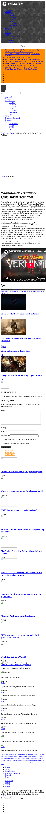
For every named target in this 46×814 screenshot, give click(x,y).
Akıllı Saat (13, 23)
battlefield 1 (14, 754)
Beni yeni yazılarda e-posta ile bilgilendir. (17, 443)
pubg (16, 758)
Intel (42, 758)
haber (35, 760)
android (28, 762)
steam (14, 762)
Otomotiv (8, 775)
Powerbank (13, 25)
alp (2, 738)
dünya (39, 756)
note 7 (43, 754)
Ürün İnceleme (10, 14)
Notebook (12, 17)
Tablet (11, 21)
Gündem (8, 12)
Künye (11, 38)
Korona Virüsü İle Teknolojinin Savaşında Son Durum (23, 63)
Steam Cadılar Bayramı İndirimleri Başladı (20, 314)
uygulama (8, 754)
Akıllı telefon (40, 760)
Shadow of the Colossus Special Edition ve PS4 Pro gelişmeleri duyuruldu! (21, 574)
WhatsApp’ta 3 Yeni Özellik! (13, 657)
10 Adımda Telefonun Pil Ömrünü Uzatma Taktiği (22, 50)
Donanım (8, 33)
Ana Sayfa (8, 10)
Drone (11, 27)
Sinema (7, 779)
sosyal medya (13, 756)
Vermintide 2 (5, 291)
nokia (24, 760)
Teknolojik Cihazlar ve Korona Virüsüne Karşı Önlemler (24, 61)
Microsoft (20, 760)
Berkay (3, 683)
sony (27, 760)
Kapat (3, 91)
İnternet (7, 767)
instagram (9, 760)
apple (2, 764)
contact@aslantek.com (8, 796)
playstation (3, 760)
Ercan (3, 719)
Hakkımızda (13, 37)
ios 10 (25, 754)
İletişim (11, 42)
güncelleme (15, 760)
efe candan (4, 674)
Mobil (7, 29)
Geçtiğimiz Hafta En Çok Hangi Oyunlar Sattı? (22, 375)
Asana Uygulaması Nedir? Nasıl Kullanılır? (20, 65)
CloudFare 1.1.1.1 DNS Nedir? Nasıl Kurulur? (21, 67)
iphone (37, 762)
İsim (3, 428)
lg (1, 758)
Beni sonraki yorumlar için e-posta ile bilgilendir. (19, 439)
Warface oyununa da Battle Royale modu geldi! (22, 491)
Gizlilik (11, 40)
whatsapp (10, 762)
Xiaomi (19, 758)
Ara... (23, 46)
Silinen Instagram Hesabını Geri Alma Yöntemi (21, 69)
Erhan (3, 729)
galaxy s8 (3, 754)
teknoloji (31, 760)
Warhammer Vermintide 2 (18, 291)
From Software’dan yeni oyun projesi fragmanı (21, 472)
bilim (22, 754)
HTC (38, 754)
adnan (3, 692)
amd (32, 758)
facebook (23, 762)
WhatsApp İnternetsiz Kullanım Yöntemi (19, 52)
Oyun (7, 35)
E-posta (4, 431)
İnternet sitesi (5, 435)
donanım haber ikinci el (23, 756)
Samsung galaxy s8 (32, 754)
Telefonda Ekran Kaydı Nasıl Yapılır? (17, 57)
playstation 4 (4, 762)
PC (41, 754)
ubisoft (4, 758)
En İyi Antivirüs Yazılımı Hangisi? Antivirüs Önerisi (22, 59)
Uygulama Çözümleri (12, 31)
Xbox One (7, 756)
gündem (35, 756)
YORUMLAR (10, 453)
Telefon (12, 15)
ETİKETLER (10, 455)
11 (2, 355)
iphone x (28, 758)
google (31, 762)
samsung (41, 762)
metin (3, 747)
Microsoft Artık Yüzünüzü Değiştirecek (18, 616)
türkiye (31, 756)
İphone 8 (38, 758)
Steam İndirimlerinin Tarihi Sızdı (15, 351)
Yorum (3, 410)
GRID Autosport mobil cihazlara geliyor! (19, 510)
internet (23, 758)
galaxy (2, 756)
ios (34, 762)
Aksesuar (12, 19)
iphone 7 (18, 762)
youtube (12, 758)
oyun (34, 758)
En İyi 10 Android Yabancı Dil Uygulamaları (16, 665)
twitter (43, 756)
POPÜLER (9, 451)
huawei (8, 758)
